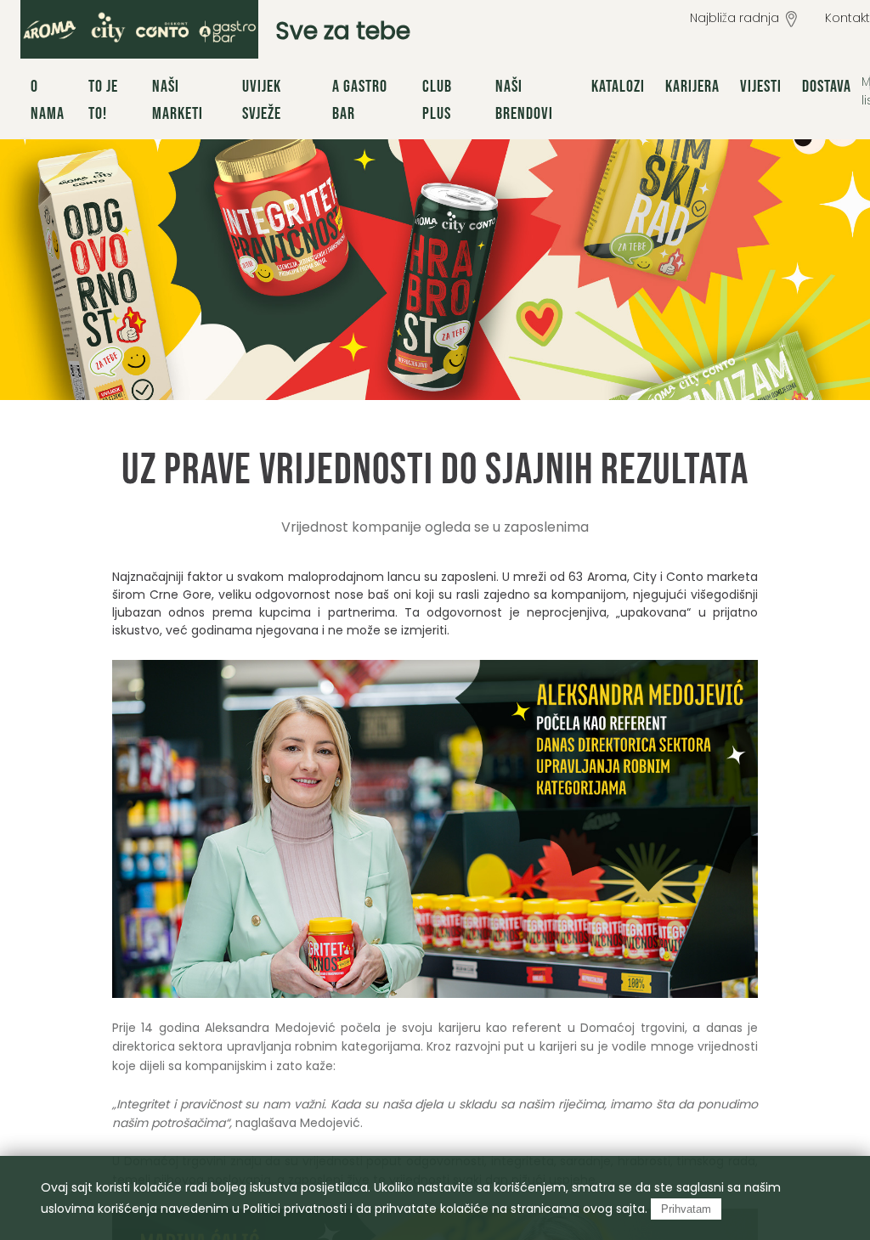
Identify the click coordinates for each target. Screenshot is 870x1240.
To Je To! (103, 100)
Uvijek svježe (261, 100)
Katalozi (618, 86)
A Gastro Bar (359, 100)
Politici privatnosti (295, 1208)
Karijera (692, 86)
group (139, 29)
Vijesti (761, 86)
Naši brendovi (524, 100)
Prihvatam (686, 1209)
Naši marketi (177, 100)
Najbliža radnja (734, 17)
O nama (48, 100)
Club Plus (437, 100)
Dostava (826, 86)
